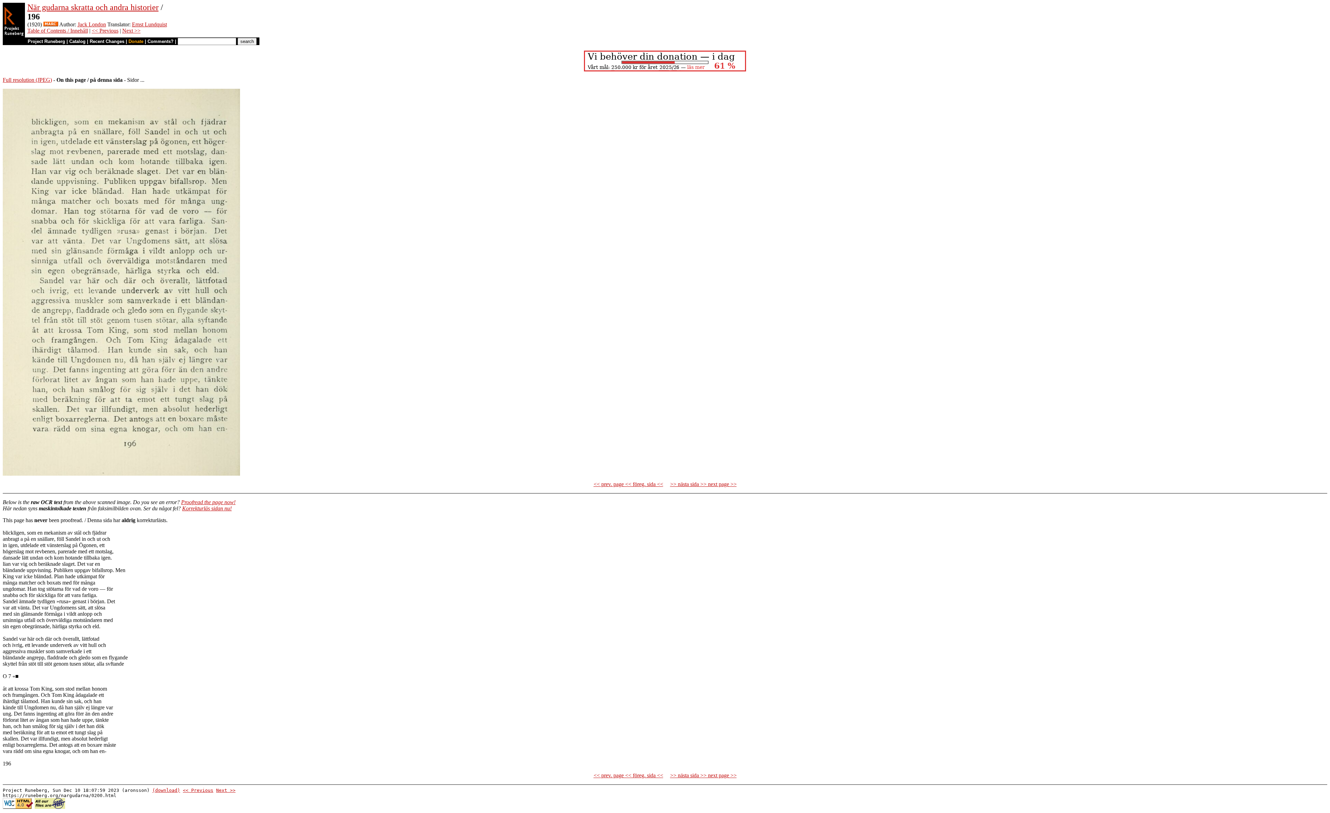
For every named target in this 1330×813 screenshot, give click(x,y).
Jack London (92, 24)
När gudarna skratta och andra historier (93, 7)
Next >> (131, 31)
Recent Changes (107, 41)
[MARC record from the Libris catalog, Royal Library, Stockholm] (50, 24)
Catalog (77, 41)
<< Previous (105, 31)
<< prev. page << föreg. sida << (628, 484)
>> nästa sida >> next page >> (703, 484)
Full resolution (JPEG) (27, 80)
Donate (135, 41)
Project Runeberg (46, 41)
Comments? (161, 41)
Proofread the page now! (208, 502)
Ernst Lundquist (149, 24)
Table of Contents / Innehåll (57, 31)
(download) (166, 790)
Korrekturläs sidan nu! (207, 508)
